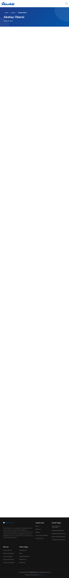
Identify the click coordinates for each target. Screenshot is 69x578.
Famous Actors (7, 550)
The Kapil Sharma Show (58, 539)
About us (38, 529)
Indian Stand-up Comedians (56, 527)
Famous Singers (7, 556)
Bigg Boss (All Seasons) (58, 533)
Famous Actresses (8, 553)
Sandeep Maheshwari (58, 530)
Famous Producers (8, 559)
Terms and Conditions (42, 535)
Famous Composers (9, 562)
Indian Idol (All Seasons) (58, 536)
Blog (20, 553)
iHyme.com (41, 574)
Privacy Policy (39, 538)
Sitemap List (23, 550)
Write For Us (22, 559)
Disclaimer (22, 562)
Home (7, 12)
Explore (13, 12)
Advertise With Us (24, 556)
